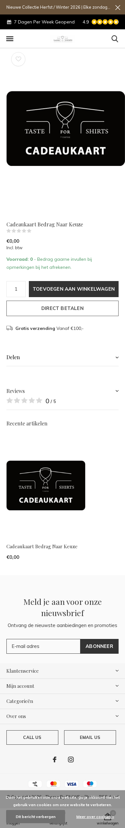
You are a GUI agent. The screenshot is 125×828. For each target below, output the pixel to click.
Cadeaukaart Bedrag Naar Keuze (42, 546)
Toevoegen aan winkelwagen (74, 289)
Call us (32, 737)
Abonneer (99, 646)
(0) (35, 230)
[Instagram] (71, 759)
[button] (9, 39)
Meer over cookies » (95, 816)
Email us (90, 737)
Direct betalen (62, 308)
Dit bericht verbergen (35, 816)
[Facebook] (54, 759)
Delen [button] (13, 357)
